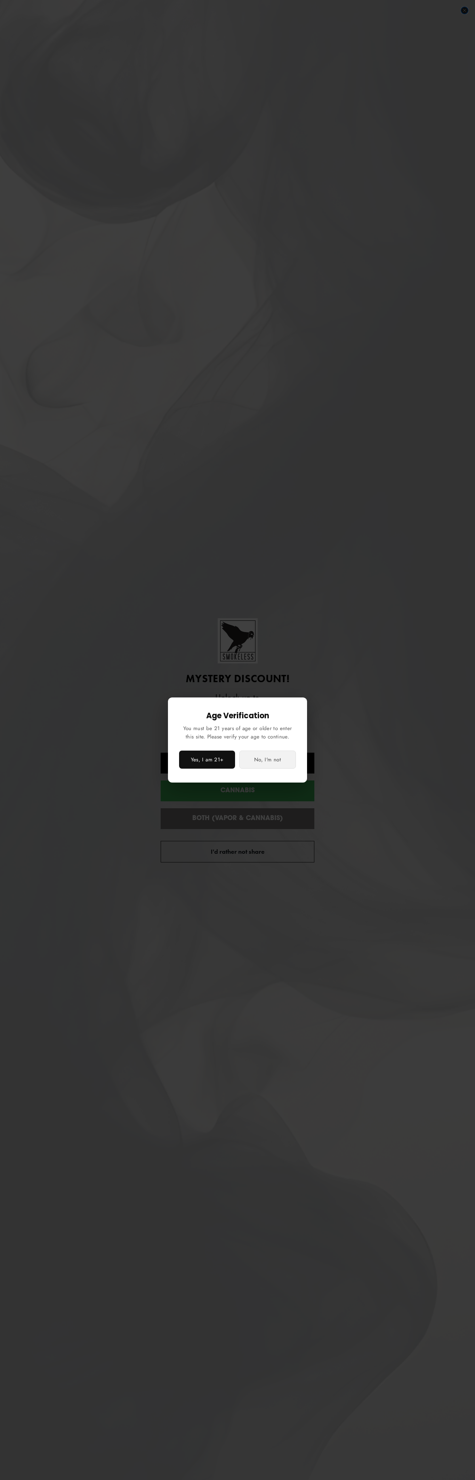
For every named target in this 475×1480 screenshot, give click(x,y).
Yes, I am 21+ (207, 759)
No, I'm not (267, 759)
